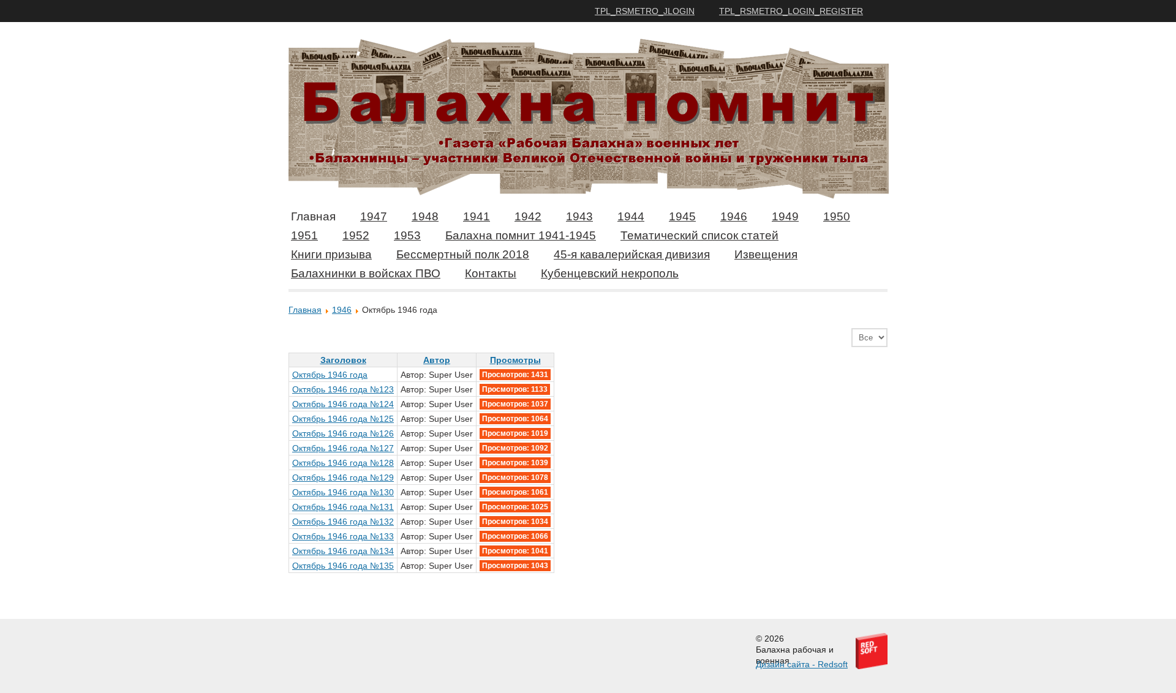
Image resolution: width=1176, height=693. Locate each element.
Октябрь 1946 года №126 (343, 433)
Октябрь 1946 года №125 (343, 419)
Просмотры (515, 360)
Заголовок (343, 360)
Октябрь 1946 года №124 (343, 404)
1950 (836, 216)
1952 (355, 235)
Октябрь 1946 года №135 (343, 566)
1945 (682, 216)
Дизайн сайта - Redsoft (802, 664)
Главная (313, 216)
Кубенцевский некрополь (610, 273)
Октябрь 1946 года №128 (343, 463)
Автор (436, 360)
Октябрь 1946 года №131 (343, 507)
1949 (785, 216)
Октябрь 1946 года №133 (343, 536)
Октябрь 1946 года (330, 375)
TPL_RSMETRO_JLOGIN (645, 11)
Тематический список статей (699, 235)
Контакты (490, 273)
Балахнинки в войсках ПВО (365, 273)
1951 (304, 235)
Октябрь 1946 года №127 (343, 448)
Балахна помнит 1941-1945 (520, 235)
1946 (733, 216)
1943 (579, 216)
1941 (476, 216)
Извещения (765, 254)
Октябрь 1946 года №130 (343, 492)
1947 (373, 216)
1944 (630, 216)
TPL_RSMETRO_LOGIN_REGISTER (791, 11)
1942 (527, 216)
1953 (407, 235)
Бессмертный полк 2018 (462, 254)
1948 (425, 216)
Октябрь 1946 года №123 (343, 389)
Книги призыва (331, 254)
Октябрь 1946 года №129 (343, 477)
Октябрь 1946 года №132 (343, 521)
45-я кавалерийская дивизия (632, 254)
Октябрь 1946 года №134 (343, 551)
